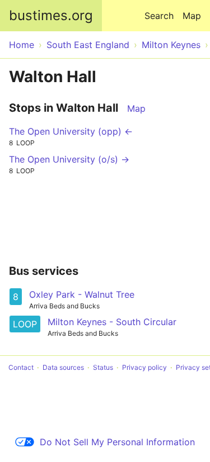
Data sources (63, 367)
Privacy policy (144, 367)
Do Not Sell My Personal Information (117, 441)
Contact (21, 367)
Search (159, 15)
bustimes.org (51, 15)
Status (103, 367)
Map (192, 15)
